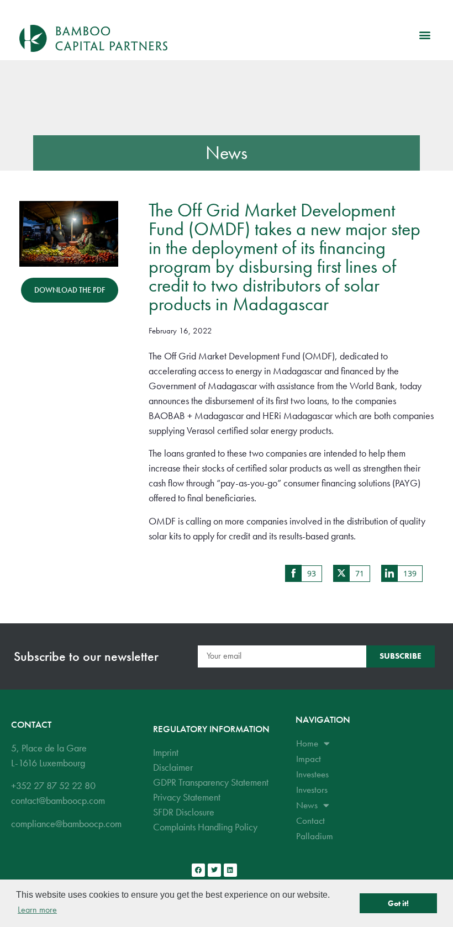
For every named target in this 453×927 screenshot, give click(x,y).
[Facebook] (198, 870)
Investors (312, 789)
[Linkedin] (230, 870)
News (227, 153)
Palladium (314, 836)
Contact (310, 820)
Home (307, 743)
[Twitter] (214, 870)
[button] (424, 34)
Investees (312, 774)
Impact (308, 759)
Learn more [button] (37, 909)
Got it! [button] (398, 903)
